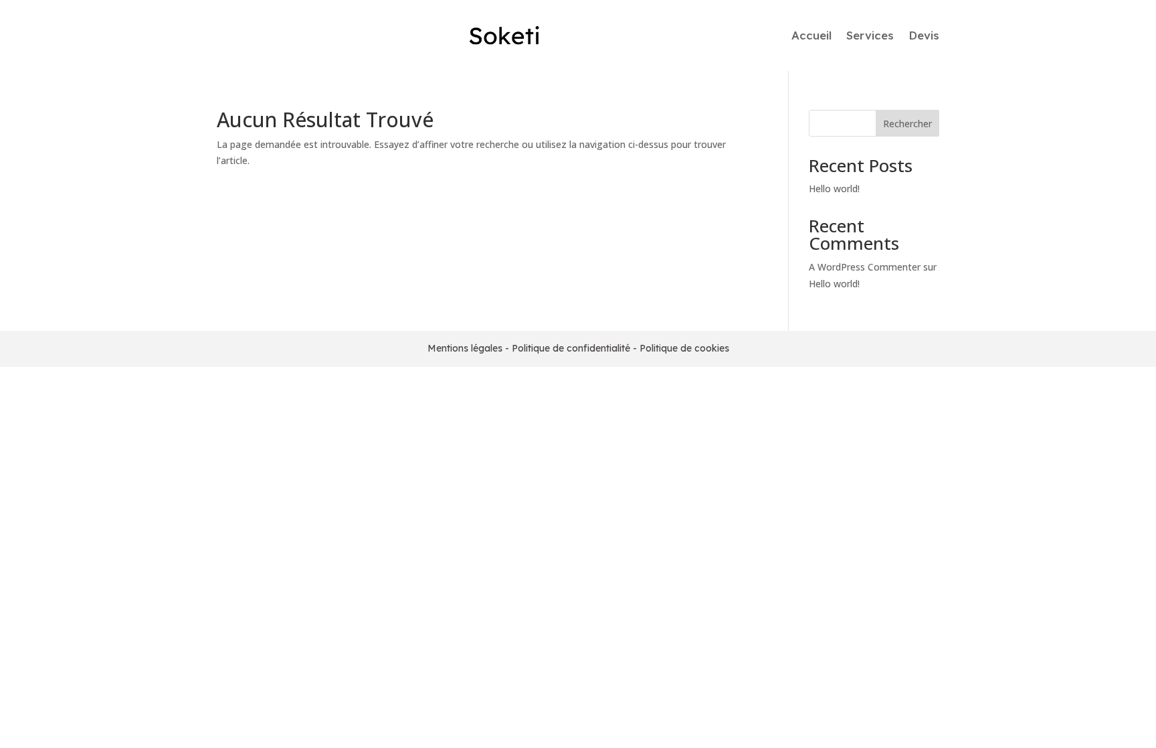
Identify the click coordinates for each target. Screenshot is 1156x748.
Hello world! (834, 188)
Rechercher (907, 123)
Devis (923, 35)
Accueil (811, 35)
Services (870, 35)
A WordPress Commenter (865, 266)
